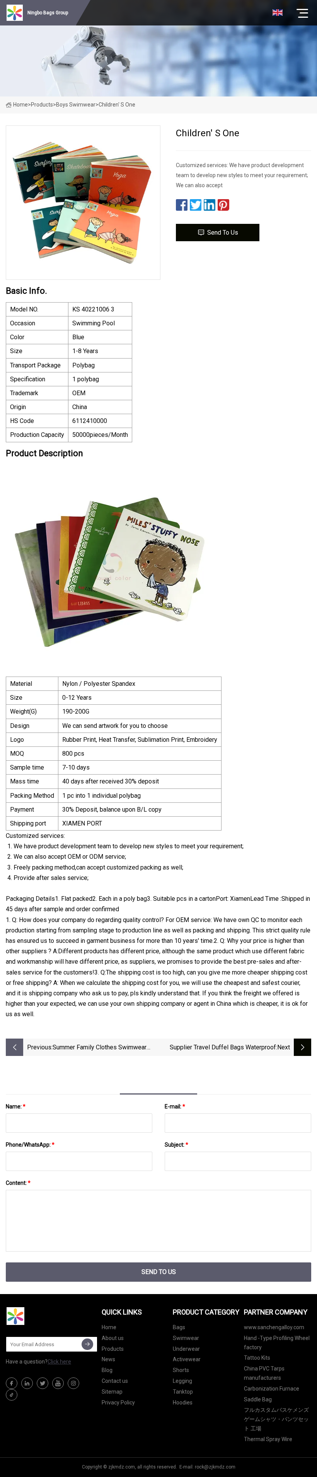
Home (20, 105)
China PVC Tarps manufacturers (264, 1373)
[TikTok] (11, 1395)
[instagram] (73, 1383)
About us (113, 1338)
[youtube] (58, 1383)
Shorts (181, 1370)
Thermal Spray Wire (268, 1439)
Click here (59, 1362)
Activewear (187, 1359)
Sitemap (112, 1392)
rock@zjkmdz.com (215, 1467)
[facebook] (11, 1383)
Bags (179, 1327)
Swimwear (186, 1338)
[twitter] (42, 1383)
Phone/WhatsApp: (30, 1145)
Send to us (222, 232)
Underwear (186, 1349)
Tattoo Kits (257, 1358)
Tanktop (183, 1392)
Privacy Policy (118, 1402)
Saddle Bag (258, 1399)
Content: (18, 1183)
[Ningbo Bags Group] (44, 1316)
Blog (107, 1370)
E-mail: (175, 1106)
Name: (16, 1106)
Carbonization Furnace (271, 1389)
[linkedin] (27, 1383)
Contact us (115, 1381)
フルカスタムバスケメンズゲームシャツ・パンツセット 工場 (276, 1419)
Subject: (176, 1145)
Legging (182, 1381)
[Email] (87, 1344)
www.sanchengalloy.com (274, 1327)
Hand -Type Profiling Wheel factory (277, 1342)
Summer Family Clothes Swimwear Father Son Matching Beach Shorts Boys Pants (100, 1048)
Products (42, 105)
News (108, 1359)
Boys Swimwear (75, 105)
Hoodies (183, 1402)
